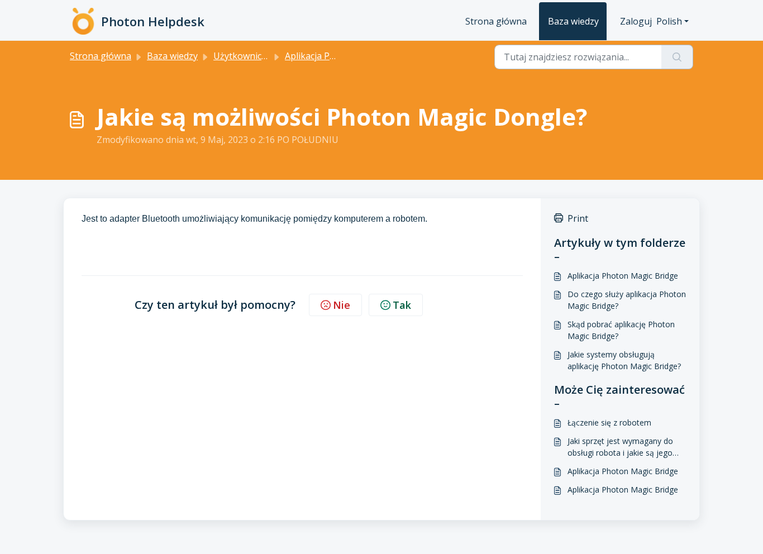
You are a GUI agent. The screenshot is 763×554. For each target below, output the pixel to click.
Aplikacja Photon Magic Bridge (623, 275)
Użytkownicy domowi (257, 56)
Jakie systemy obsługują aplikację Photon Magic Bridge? (624, 360)
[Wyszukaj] (677, 57)
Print (578, 218)
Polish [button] (669, 21)
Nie (341, 305)
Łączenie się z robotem (609, 422)
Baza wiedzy (573, 21)
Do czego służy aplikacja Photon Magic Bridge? (627, 300)
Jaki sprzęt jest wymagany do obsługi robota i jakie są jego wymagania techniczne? (620, 447)
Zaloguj (636, 21)
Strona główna (496, 21)
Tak (402, 305)
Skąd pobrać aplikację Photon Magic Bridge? (621, 330)
